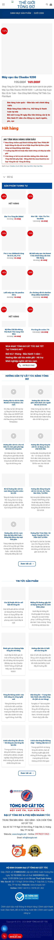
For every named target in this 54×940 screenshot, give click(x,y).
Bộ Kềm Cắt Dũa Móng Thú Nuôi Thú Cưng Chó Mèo (14, 331)
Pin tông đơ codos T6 (40, 330)
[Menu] (3, 4)
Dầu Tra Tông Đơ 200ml (13, 216)
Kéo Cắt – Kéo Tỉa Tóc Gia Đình (40, 217)
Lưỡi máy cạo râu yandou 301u (14, 293)
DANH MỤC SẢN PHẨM (20, 13)
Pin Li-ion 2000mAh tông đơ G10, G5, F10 (14, 254)
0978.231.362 (15, 936)
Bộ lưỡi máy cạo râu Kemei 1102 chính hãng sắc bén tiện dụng (40, 255)
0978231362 (42, 834)
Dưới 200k (39, 13)
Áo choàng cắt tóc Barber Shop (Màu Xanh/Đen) (40, 293)
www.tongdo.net (19, 834)
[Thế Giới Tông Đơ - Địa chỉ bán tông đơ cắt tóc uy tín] (26, 4)
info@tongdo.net (30, 837)
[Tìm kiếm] (47, 4)
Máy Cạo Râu (37, 166)
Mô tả (10, 177)
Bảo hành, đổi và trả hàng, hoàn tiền (21, 910)
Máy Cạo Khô (28, 166)
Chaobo (12, 166)
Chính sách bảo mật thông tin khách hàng (19, 907)
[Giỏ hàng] (51, 4)
